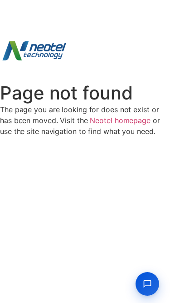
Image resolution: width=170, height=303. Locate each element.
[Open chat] (147, 284)
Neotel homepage (120, 120)
